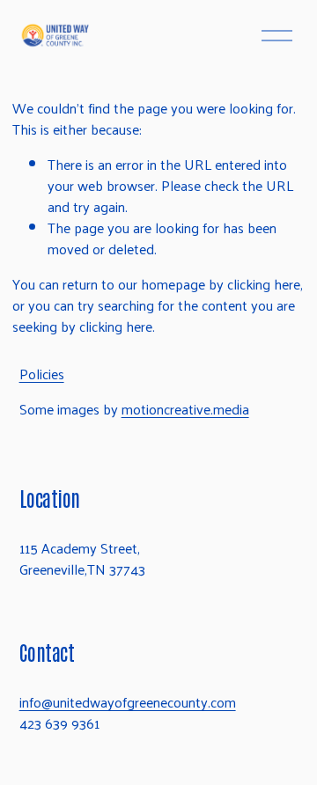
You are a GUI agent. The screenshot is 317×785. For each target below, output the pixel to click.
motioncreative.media (185, 409)
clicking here (263, 284)
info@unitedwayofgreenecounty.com (127, 702)
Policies (41, 374)
